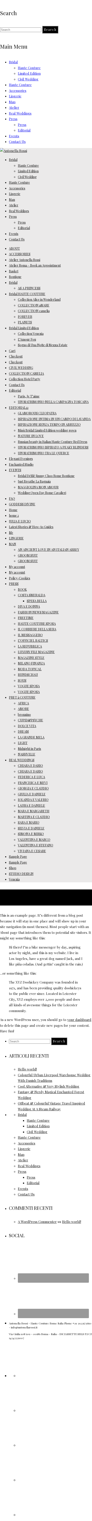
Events (14, 136)
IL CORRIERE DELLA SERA (37, 629)
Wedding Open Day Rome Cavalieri (42, 493)
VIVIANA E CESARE (32, 851)
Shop (12, 868)
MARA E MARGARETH (33, 811)
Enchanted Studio (21, 464)
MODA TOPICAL (30, 669)
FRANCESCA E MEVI (33, 783)
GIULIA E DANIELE (32, 794)
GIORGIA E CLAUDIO (33, 788)
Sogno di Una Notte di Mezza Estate (42, 345)
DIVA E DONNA (29, 606)
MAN (12, 544)
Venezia (14, 879)
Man (12, 102)
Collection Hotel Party (24, 379)
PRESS (14, 584)
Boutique (15, 277)
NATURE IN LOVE (31, 436)
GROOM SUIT (28, 555)
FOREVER (25, 317)
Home (13, 510)
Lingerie (15, 96)
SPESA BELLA (37, 601)
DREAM (23, 731)
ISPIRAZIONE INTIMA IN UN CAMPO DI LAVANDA (54, 419)
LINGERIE (16, 538)
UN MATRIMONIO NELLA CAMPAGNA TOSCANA (53, 402)
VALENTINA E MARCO (34, 840)
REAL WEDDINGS (21, 760)
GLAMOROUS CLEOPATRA (37, 413)
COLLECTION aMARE (33, 305)
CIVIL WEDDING (21, 368)
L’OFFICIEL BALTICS (33, 640)
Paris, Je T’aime (29, 396)
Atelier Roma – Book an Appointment (35, 265)
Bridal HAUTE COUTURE (27, 294)
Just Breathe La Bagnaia (34, 481)
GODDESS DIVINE (22, 504)
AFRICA (23, 703)
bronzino (24, 714)
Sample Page (18, 856)
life (11, 533)
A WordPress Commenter (37, 1221)
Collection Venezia (31, 333)
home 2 (14, 515)
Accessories (17, 90)
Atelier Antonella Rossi (24, 260)
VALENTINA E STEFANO (35, 845)
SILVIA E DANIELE (31, 828)
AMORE (23, 709)
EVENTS (15, 470)
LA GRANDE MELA (31, 737)
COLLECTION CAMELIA (26, 373)
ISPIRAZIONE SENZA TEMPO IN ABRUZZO (49, 424)
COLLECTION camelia (34, 311)
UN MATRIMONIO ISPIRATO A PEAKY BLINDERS (53, 447)
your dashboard (79, 1019)
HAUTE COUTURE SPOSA (37, 624)
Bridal (13, 62)
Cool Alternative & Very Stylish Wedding (48, 1086)
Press (13, 119)
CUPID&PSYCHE (30, 720)
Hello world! (27, 1069)
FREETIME (25, 618)
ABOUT (14, 248)
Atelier (14, 107)
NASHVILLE (26, 754)
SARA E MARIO (28, 822)
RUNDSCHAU (28, 675)
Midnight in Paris (29, 749)
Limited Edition (29, 73)
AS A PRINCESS (29, 288)
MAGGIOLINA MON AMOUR (38, 487)
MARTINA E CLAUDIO (34, 817)
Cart (12, 351)
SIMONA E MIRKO (31, 834)
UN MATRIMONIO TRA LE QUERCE (43, 453)
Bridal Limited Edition (24, 328)
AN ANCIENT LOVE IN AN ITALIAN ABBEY (48, 549)
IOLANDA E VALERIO (33, 800)
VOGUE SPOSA (29, 686)
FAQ (12, 498)
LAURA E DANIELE (31, 805)
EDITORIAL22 (18, 407)
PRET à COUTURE (22, 697)
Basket (13, 271)
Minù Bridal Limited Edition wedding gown (47, 430)
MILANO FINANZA (31, 663)
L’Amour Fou (27, 339)
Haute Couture (29, 68)
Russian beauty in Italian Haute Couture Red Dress (52, 442)
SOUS (22, 680)
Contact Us (17, 141)
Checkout (16, 356)
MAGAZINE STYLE (31, 658)
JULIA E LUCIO (20, 521)
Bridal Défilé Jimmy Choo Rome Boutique (46, 476)
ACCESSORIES (19, 254)
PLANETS (25, 322)
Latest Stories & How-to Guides (31, 527)
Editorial (24, 130)
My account (17, 567)
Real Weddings (20, 113)
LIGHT (22, 743)
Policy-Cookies (19, 578)
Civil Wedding (28, 79)
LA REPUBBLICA (30, 646)
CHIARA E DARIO (30, 766)
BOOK (22, 589)
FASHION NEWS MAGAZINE (38, 612)
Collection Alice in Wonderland (39, 299)
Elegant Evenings (21, 459)
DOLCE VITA (27, 726)
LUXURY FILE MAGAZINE (36, 652)
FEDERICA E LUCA (31, 777)
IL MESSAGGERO (30, 635)
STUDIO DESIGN (21, 874)
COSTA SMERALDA (31, 595)
